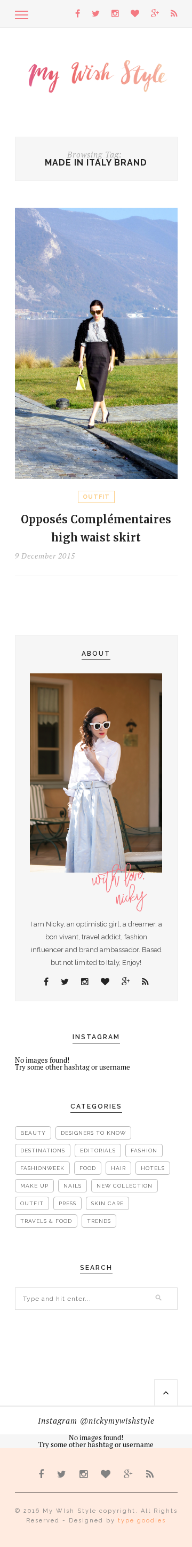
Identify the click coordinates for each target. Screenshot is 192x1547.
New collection (125, 1186)
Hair (118, 1168)
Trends (99, 1221)
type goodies (142, 1520)
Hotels (153, 1168)
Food (87, 1168)
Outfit (96, 496)
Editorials (98, 1150)
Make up (34, 1186)
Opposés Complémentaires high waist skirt (96, 528)
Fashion (144, 1150)
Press (67, 1203)
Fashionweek (42, 1168)
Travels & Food (46, 1221)
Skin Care (107, 1203)
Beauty (33, 1133)
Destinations (42, 1150)
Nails (72, 1186)
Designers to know (93, 1133)
